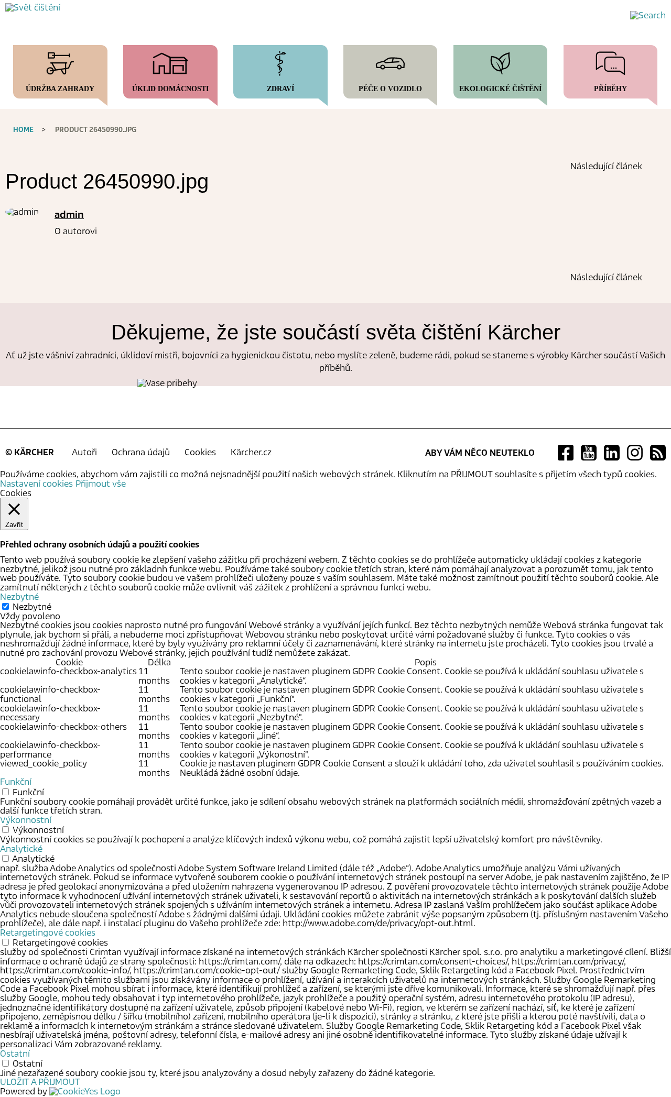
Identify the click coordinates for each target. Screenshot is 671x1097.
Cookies (200, 452)
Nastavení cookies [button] (36, 483)
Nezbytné (32, 606)
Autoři (84, 452)
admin (69, 215)
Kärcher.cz (251, 452)
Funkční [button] (15, 781)
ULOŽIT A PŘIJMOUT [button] (40, 1082)
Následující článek (606, 166)
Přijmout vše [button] (100, 483)
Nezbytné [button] (19, 596)
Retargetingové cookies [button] (47, 932)
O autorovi (76, 231)
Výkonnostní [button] (25, 820)
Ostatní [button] (15, 1053)
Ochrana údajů (141, 452)
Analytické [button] (21, 848)
